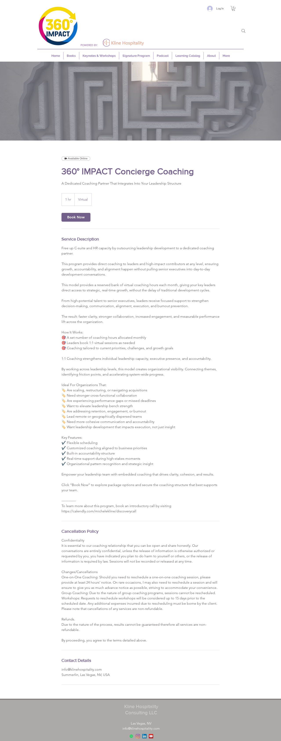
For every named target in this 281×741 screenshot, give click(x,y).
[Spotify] (131, 736)
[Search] (243, 31)
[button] (233, 8)
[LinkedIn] (144, 736)
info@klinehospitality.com (141, 728)
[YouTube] (151, 736)
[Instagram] (138, 736)
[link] (75, 217)
